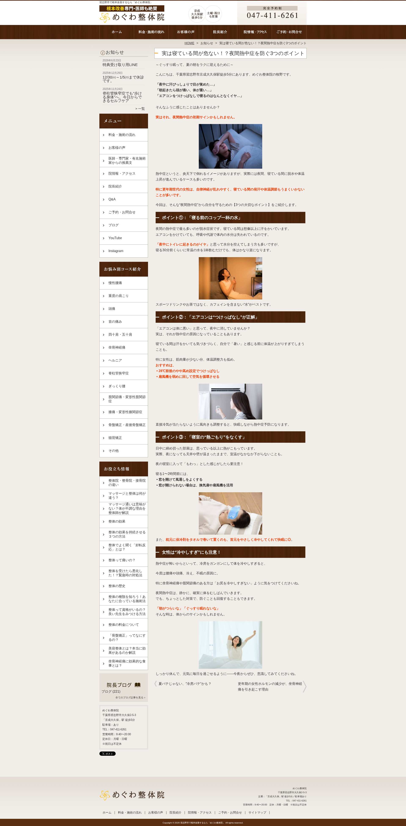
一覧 (141, 108)
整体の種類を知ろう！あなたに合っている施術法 (127, 599)
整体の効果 (116, 521)
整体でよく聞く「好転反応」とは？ (127, 547)
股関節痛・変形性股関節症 (127, 399)
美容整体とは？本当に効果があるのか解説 (127, 650)
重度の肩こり (118, 296)
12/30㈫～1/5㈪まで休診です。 (123, 79)
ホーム (116, 33)
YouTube (115, 238)
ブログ (113, 225)
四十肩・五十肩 (120, 334)
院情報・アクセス (254, 33)
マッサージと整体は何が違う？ (127, 495)
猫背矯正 (115, 438)
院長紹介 (220, 33)
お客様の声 (186, 33)
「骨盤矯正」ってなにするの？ (127, 637)
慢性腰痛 (115, 283)
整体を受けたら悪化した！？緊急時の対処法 (125, 573)
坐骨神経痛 (116, 347)
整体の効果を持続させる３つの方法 (127, 534)
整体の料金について (123, 624)
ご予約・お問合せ (289, 33)
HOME (189, 43)
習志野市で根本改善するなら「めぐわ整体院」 (202, 823)
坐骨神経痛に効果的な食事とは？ (127, 663)
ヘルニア (115, 360)
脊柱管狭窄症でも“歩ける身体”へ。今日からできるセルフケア (122, 97)
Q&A (112, 199)
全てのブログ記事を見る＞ (130, 697)
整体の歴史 (116, 586)
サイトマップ (257, 812)
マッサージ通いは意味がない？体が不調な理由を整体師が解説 (127, 508)
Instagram (115, 251)
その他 (113, 450)
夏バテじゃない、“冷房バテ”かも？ (185, 683)
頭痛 (111, 308)
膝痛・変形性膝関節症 (125, 412)
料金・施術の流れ (151, 33)
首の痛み (115, 321)
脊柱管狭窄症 (118, 373)
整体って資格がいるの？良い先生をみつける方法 (127, 612)
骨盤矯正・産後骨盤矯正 (127, 425)
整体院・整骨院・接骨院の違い (127, 483)
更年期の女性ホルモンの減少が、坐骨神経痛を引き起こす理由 (270, 686)
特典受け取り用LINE (120, 65)
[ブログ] (124, 686)
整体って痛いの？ (122, 560)
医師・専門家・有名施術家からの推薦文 (127, 160)
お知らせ (206, 43)
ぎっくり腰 (116, 386)
